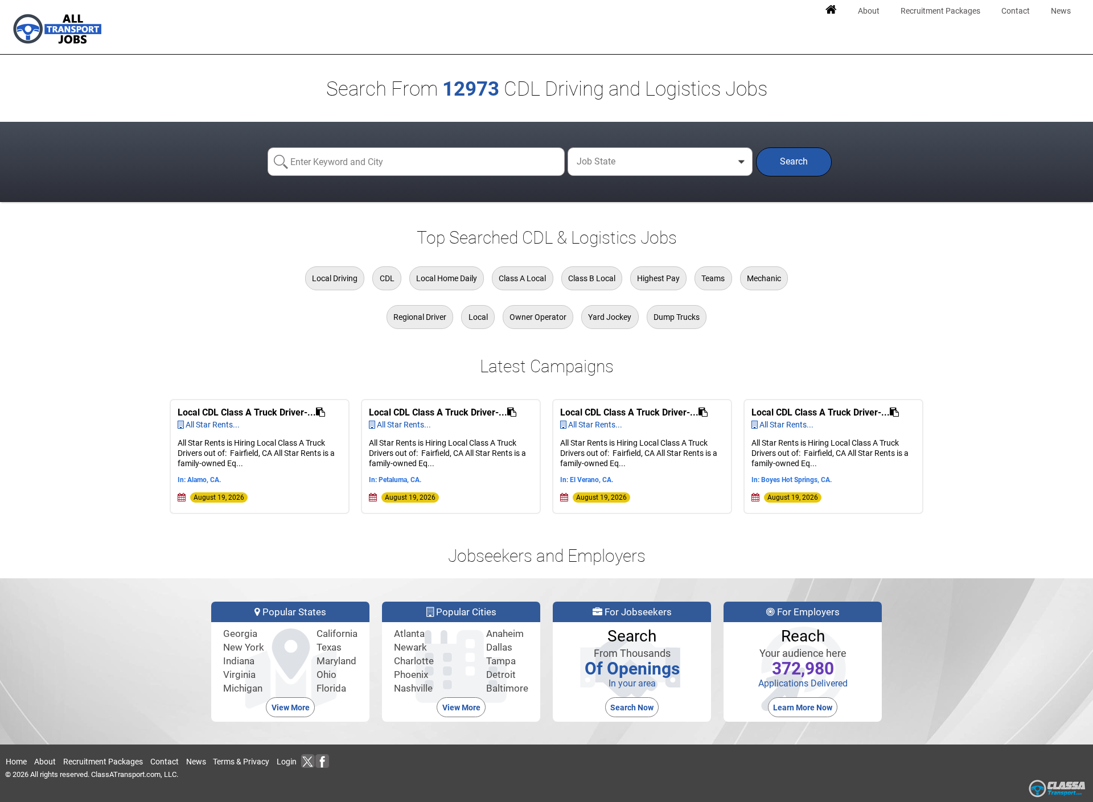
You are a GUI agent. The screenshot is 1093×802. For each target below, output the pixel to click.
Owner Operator (537, 317)
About (45, 761)
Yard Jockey (609, 317)
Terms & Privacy (241, 761)
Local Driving (335, 278)
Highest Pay (658, 278)
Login (287, 761)
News (196, 761)
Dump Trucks (677, 317)
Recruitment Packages (103, 761)
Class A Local (522, 278)
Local (478, 317)
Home (16, 761)
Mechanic (764, 278)
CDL (387, 278)
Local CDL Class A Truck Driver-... (247, 412)
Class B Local (591, 278)
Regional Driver (419, 317)
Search (794, 161)
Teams (713, 278)
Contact (164, 761)
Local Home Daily (446, 278)
